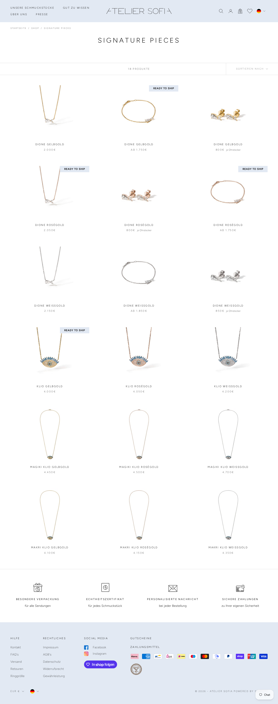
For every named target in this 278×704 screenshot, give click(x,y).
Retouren (16, 669)
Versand (16, 662)
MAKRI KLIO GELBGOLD (50, 547)
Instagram (99, 654)
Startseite (18, 28)
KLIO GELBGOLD (50, 386)
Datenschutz (52, 662)
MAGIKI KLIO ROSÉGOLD (139, 467)
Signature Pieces (57, 28)
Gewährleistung (54, 676)
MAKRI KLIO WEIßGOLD (228, 547)
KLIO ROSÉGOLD (139, 386)
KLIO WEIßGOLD (228, 386)
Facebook (99, 647)
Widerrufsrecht (53, 669)
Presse (42, 14)
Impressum (50, 647)
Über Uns (18, 14)
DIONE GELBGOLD (50, 144)
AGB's (47, 654)
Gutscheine (141, 638)
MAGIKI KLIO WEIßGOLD (228, 467)
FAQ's (14, 654)
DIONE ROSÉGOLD (50, 225)
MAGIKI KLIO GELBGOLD (49, 467)
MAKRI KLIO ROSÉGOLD (139, 547)
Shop (35, 28)
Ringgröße (17, 676)
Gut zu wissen (76, 7)
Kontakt (15, 647)
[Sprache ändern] (261, 11)
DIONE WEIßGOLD (49, 305)
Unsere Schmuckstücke (32, 7)
